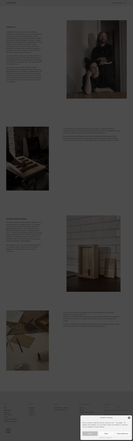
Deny (106, 433)
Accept (90, 433)
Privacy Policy (109, 437)
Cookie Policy (102, 437)
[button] (129, 418)
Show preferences (122, 433)
